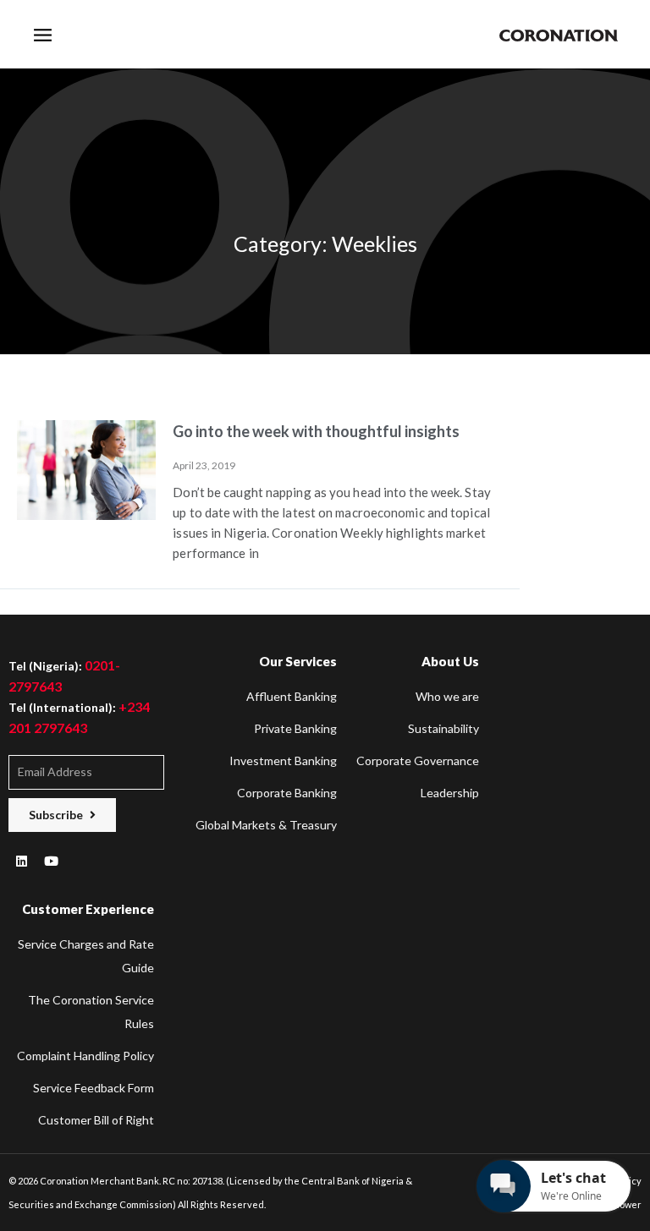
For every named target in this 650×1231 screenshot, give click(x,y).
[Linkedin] (21, 861)
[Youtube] (50, 861)
